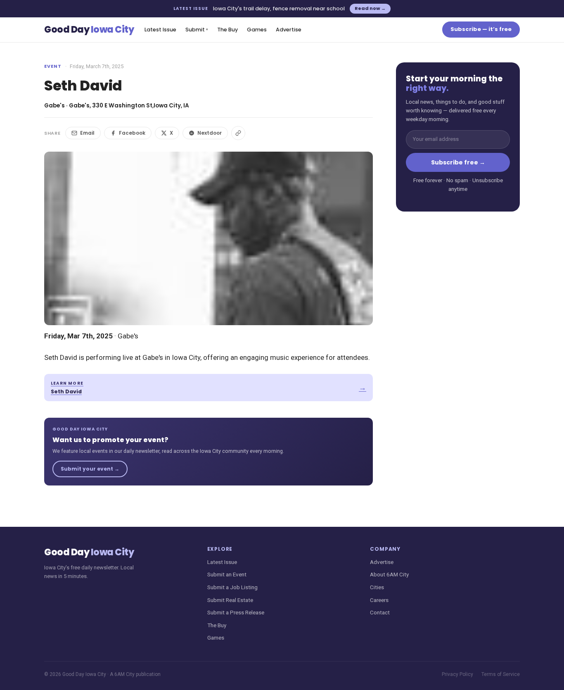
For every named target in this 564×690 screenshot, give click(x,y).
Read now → (370, 8)
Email (87, 132)
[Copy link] (238, 133)
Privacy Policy (457, 674)
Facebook (132, 132)
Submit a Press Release (235, 612)
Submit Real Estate (230, 600)
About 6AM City (389, 574)
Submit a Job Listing (232, 587)
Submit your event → (90, 468)
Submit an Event (226, 574)
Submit (196, 29)
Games (257, 29)
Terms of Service (500, 674)
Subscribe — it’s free (481, 29)
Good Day (89, 29)
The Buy (227, 29)
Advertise (288, 29)
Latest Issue (160, 29)
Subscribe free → (458, 162)
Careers (379, 600)
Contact (380, 612)
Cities (377, 587)
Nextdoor (209, 132)
